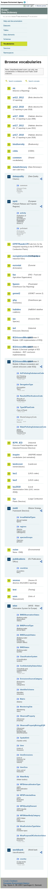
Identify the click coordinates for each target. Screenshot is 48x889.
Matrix (22, 699)
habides (17, 309)
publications (19, 559)
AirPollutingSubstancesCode (24, 373)
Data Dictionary (23, 16)
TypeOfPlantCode (24, 407)
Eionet (14, 16)
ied (14, 328)
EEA (14, 2)
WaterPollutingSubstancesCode (24, 427)
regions (23, 527)
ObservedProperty (24, 716)
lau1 (15, 473)
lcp (14, 499)
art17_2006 (18, 116)
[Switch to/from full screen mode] (32, 6)
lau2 (15, 480)
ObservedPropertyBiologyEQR (24, 725)
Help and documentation (12, 21)
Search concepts (34, 81)
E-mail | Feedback (10, 881)
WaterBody (24, 777)
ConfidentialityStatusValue (24, 666)
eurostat (17, 265)
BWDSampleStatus (24, 635)
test (14, 590)
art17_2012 (18, 125)
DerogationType (24, 385)
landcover (18, 464)
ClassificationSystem (24, 657)
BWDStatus (24, 647)
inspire (16, 455)
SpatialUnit (24, 738)
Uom (22, 746)
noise (15, 550)
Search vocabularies (15, 81)
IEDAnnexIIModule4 (20, 361)
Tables (6, 30)
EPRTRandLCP (20, 244)
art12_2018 (18, 107)
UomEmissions (24, 755)
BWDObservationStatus (24, 615)
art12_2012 (18, 97)
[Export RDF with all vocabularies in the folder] (41, 179)
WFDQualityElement (24, 806)
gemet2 (16, 293)
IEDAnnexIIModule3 (20, 347)
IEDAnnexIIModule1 (20, 337)
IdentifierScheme (24, 690)
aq (14, 88)
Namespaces (8, 53)
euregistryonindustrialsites (20, 256)
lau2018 (17, 487)
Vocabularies (8, 44)
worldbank (18, 850)
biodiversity (19, 144)
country (23, 859)
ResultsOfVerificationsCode (24, 396)
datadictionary (20, 167)
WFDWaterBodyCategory (24, 815)
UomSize (23, 767)
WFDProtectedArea (24, 795)
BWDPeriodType (24, 626)
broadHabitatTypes (24, 517)
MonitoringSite (24, 707)
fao (14, 275)
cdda (15, 151)
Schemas (7, 39)
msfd (15, 508)
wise (15, 606)
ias (14, 319)
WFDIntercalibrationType (24, 784)
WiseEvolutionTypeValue (24, 826)
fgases (16, 284)
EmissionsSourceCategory (24, 679)
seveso (16, 580)
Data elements (9, 35)
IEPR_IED (18, 443)
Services (6, 48)
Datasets (6, 26)
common (17, 158)
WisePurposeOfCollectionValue (24, 836)
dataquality (18, 176)
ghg (15, 300)
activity (23, 213)
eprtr (15, 201)
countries (24, 568)
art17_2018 (18, 135)
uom (15, 596)
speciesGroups (24, 537)
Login (27, 6)
